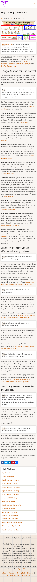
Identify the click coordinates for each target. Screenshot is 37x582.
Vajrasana (4, 140)
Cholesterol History (8, 476)
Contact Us (12, 573)
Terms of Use (26, 575)
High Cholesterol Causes (9, 483)
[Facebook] (2, 462)
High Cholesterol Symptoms (10, 480)
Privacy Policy (21, 573)
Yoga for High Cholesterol (10, 519)
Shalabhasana (8, 196)
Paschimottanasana (7, 174)
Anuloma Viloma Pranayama (10, 225)
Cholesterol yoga (7, 44)
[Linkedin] (9, 462)
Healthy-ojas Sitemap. (22, 569)
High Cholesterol (7, 473)
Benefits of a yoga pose (8, 66)
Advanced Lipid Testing (9, 498)
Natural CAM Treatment (9, 512)
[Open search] (34, 4)
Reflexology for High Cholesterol (12, 526)
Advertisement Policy (13, 575)
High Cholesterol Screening (10, 491)
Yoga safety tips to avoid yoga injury (19, 64)
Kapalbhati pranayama (8, 209)
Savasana (4, 236)
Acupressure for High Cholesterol (12, 522)
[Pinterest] (13, 462)
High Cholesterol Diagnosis (10, 494)
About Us (5, 573)
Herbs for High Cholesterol (10, 515)
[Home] (4, 4)
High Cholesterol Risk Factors (11, 487)
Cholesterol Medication (9, 509)
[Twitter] (6, 462)
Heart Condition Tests (8, 501)
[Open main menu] (30, 4)
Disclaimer (30, 573)
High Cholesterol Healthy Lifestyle (12, 505)
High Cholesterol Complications (12, 530)
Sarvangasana (24, 122)
